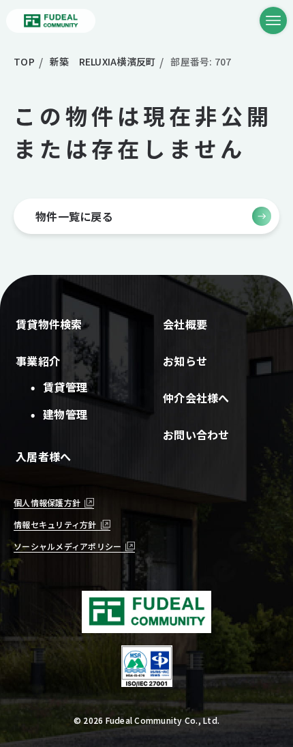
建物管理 (64, 414)
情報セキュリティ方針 (55, 524)
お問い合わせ (196, 434)
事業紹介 (38, 361)
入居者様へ (43, 456)
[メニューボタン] (273, 20)
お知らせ (185, 361)
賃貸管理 (64, 387)
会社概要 (185, 324)
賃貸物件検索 (49, 324)
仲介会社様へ (196, 398)
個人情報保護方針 (47, 502)
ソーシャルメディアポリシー (67, 546)
